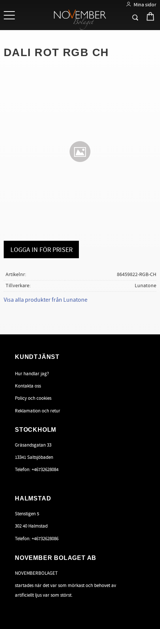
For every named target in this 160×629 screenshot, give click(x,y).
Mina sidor (145, 4)
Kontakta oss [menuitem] (28, 386)
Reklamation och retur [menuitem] (37, 411)
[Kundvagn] (143, 16)
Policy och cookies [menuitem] (33, 398)
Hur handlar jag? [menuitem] (32, 374)
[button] (10, 15)
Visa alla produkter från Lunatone (45, 300)
